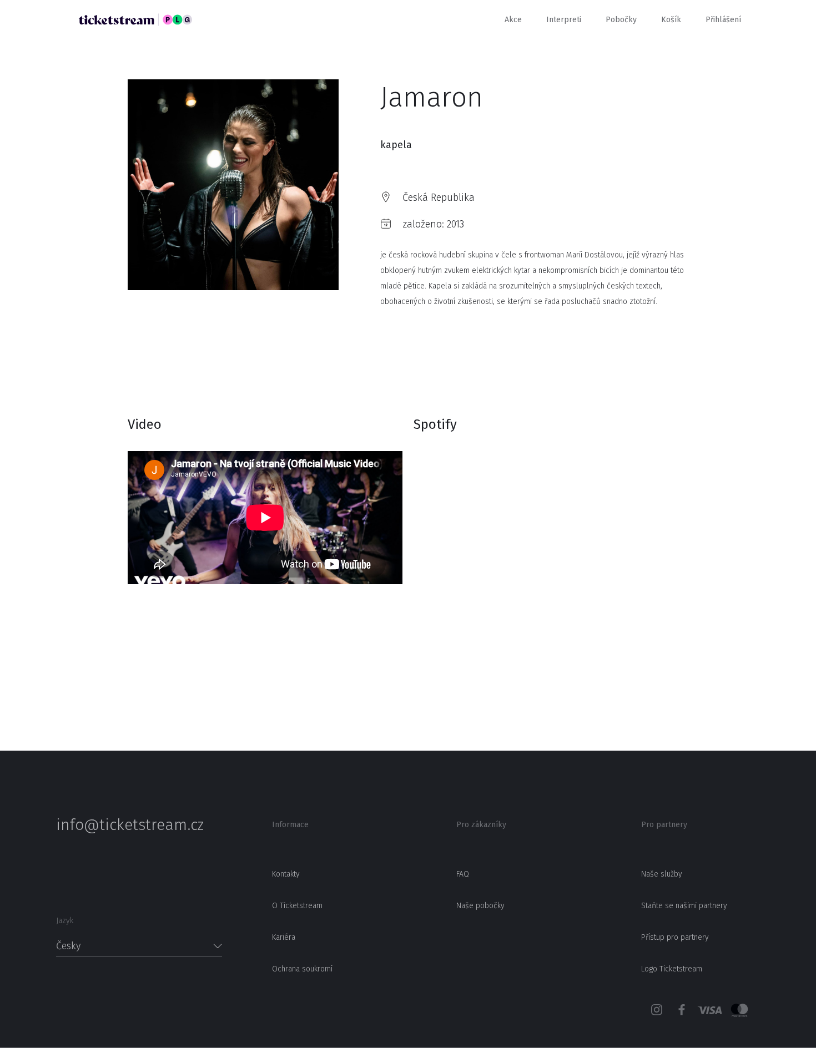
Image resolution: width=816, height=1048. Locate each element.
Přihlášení (723, 19)
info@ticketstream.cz (130, 825)
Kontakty (286, 874)
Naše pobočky (480, 905)
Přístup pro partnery (675, 937)
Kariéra (283, 937)
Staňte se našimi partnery (684, 905)
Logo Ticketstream (671, 969)
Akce (513, 19)
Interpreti (563, 19)
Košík (671, 19)
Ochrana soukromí (302, 969)
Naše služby (661, 874)
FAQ (462, 874)
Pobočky (621, 19)
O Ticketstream (297, 905)
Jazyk (64, 920)
